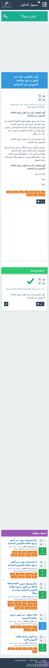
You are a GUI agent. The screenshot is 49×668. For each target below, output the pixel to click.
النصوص (41, 195)
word (10, 602)
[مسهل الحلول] (30, 4)
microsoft (18, 602)
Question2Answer (41, 666)
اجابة (34, 627)
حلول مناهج (19, 104)
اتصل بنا (43, 660)
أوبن (43, 192)
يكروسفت (29, 574)
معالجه (18, 648)
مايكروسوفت (32, 552)
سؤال (29, 627)
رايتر (31, 192)
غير (35, 195)
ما (35, 574)
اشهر (21, 192)
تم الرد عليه (41, 289)
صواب (27, 608)
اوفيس (37, 192)
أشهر (14, 552)
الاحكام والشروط (40, 662)
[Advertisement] (24, 47)
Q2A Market (43, 664)
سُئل (43, 104)
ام (22, 608)
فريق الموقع (34, 660)
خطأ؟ (17, 608)
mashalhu (28, 549)
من (26, 192)
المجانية (29, 195)
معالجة (9, 192)
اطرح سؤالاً (28, 16)
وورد (24, 552)
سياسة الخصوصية (20, 660)
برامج (15, 192)
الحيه (34, 651)
